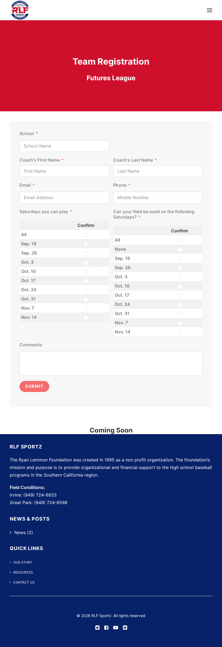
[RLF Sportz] (20, 10)
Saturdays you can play (43, 211)
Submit (34, 386)
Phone (119, 185)
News (20, 532)
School (26, 133)
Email (25, 185)
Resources (23, 572)
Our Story (22, 562)
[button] (209, 10)
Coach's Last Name (133, 160)
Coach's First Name (39, 160)
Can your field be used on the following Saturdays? (153, 214)
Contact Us (24, 582)
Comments (30, 344)
